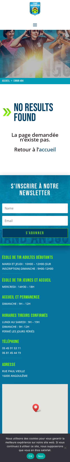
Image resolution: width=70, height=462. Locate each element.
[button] (37, 408)
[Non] (65, 448)
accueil (47, 149)
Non (40, 456)
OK (30, 456)
